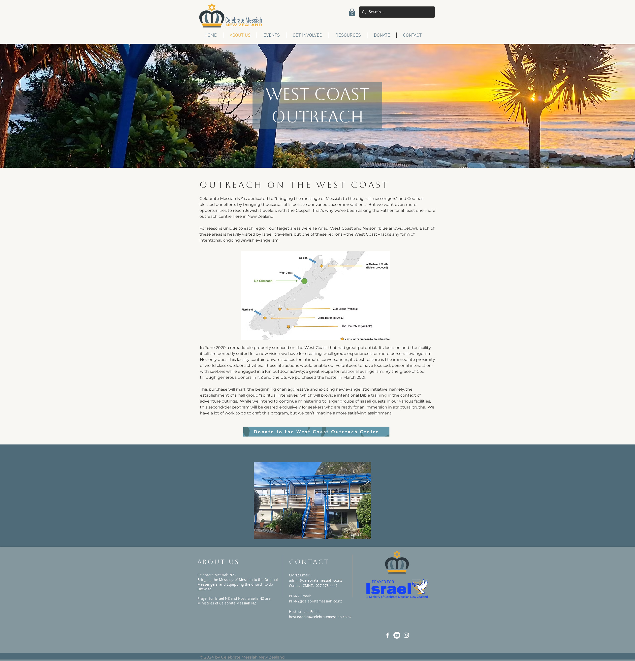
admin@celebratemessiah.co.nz (315, 580)
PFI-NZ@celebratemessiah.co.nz (315, 601)
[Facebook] (387, 635)
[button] (352, 12)
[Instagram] (406, 635)
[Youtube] (396, 635)
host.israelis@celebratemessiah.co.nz (320, 616)
